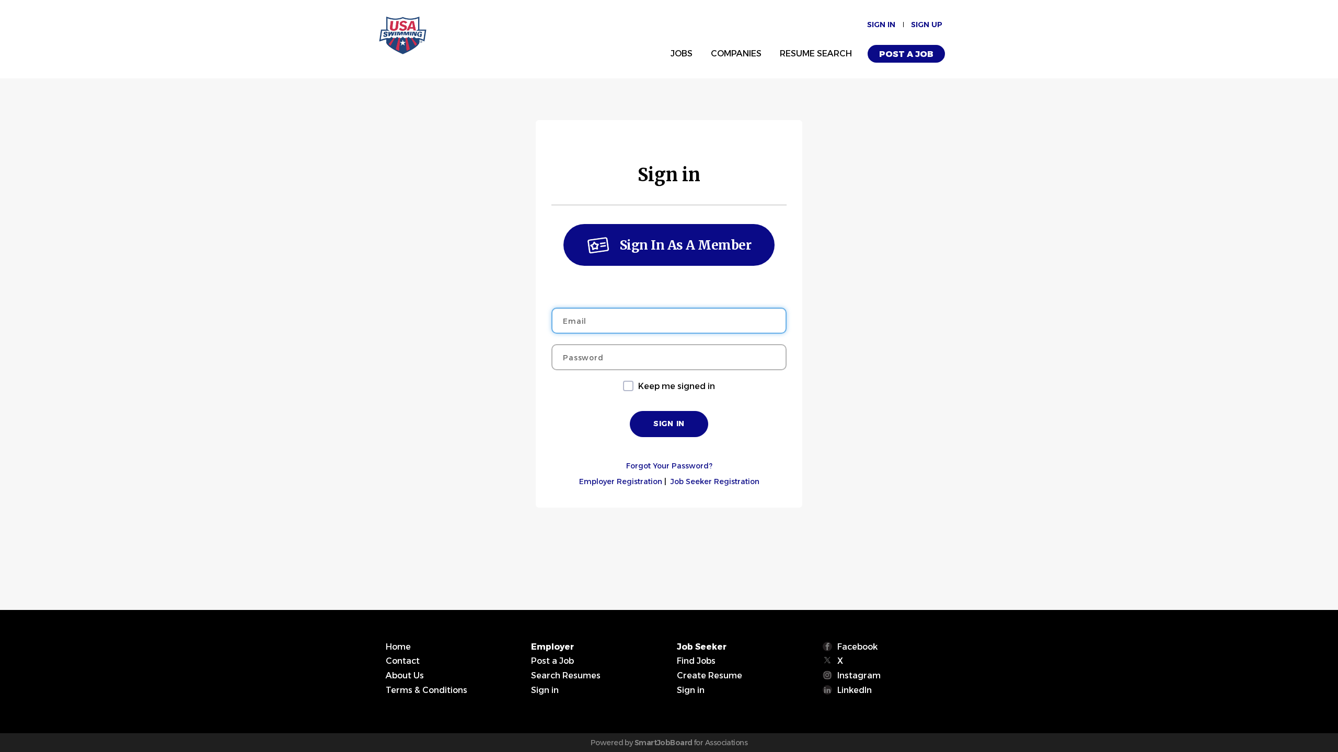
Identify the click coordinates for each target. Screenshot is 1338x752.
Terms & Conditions (426, 690)
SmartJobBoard (664, 742)
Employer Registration (620, 481)
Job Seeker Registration (715, 481)
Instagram (859, 675)
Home (398, 647)
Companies (736, 53)
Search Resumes (566, 675)
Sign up (926, 24)
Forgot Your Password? (669, 466)
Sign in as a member (686, 245)
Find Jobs (696, 661)
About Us (405, 675)
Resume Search (816, 53)
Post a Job (906, 54)
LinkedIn (854, 690)
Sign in (881, 24)
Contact (403, 661)
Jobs (682, 53)
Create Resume (709, 675)
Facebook (857, 647)
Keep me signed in (676, 386)
